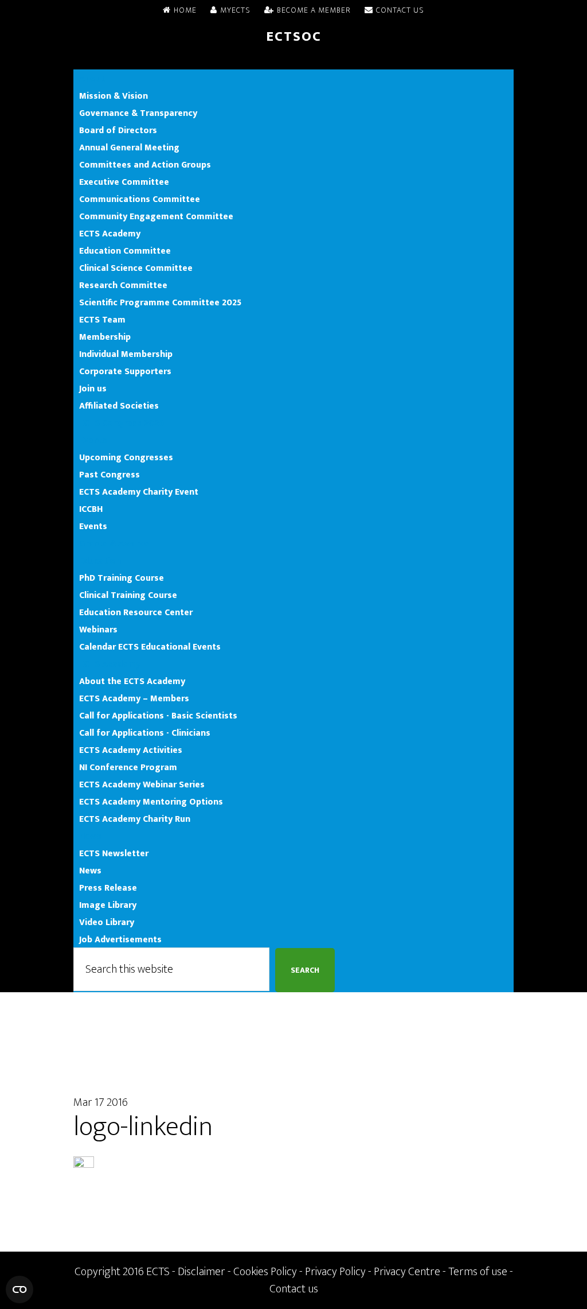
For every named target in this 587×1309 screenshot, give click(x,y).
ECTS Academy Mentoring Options (151, 801)
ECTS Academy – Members (134, 698)
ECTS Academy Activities (130, 750)
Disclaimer (201, 1271)
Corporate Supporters (125, 371)
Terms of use (477, 1271)
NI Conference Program (128, 767)
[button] (293, 61)
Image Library (107, 905)
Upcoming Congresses (126, 457)
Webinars (98, 629)
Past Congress (109, 474)
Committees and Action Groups (145, 164)
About (92, 78)
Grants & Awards (114, 543)
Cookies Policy (265, 1271)
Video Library (106, 922)
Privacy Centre (407, 1271)
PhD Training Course (121, 577)
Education (100, 560)
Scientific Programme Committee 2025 (160, 302)
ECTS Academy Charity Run (134, 818)
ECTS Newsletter (113, 853)
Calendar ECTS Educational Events (150, 646)
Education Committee (125, 250)
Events (93, 440)
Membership (105, 336)
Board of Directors (118, 130)
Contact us (293, 1289)
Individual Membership (126, 354)
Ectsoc (294, 36)
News (90, 836)
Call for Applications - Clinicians (144, 732)
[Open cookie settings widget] (19, 1289)
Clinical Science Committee (136, 268)
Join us (93, 388)
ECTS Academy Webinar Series (142, 784)
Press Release (108, 887)
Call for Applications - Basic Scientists (158, 715)
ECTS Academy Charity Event (138, 491)
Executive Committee (124, 181)
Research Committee (123, 285)
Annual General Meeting (129, 147)
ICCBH (91, 509)
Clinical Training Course (128, 595)
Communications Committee (139, 199)
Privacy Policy (335, 1271)
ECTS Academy (109, 233)
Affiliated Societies (119, 405)
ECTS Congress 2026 (121, 422)
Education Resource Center (136, 612)
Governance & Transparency (138, 113)
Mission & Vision (113, 95)
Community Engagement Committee (156, 216)
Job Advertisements (120, 939)
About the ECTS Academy (132, 681)
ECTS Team (102, 319)
